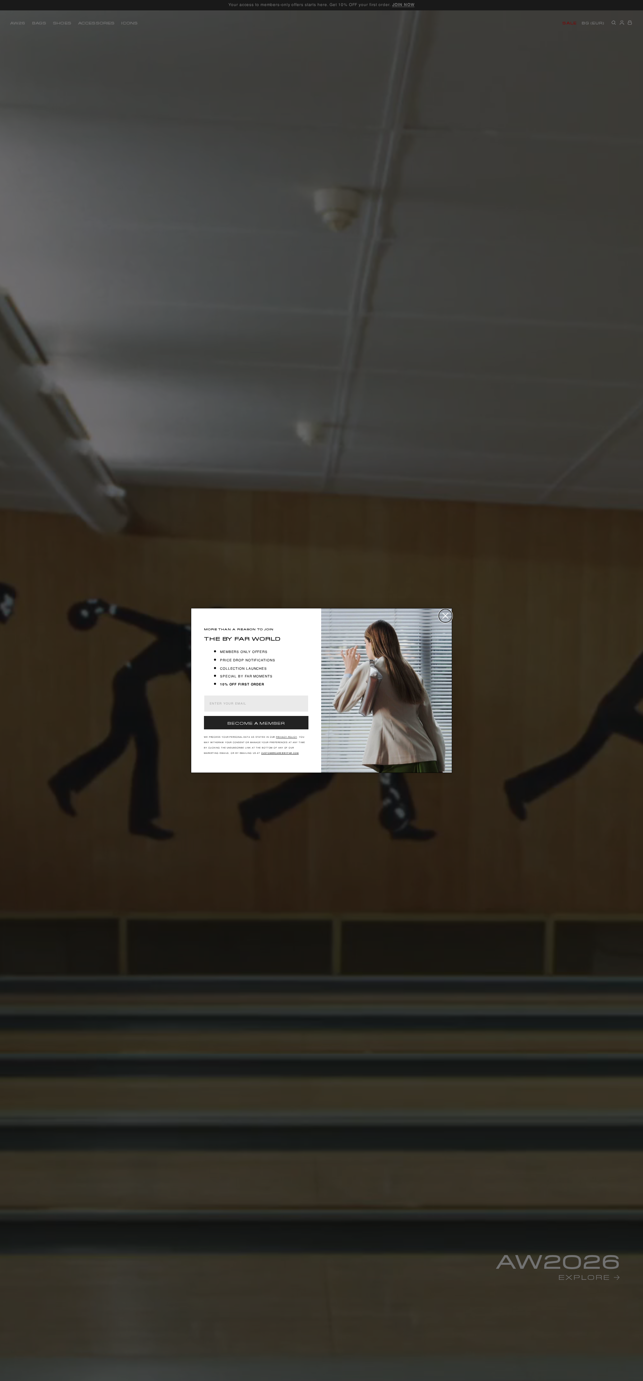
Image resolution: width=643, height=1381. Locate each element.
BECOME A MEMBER (256, 722)
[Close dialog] (445, 615)
